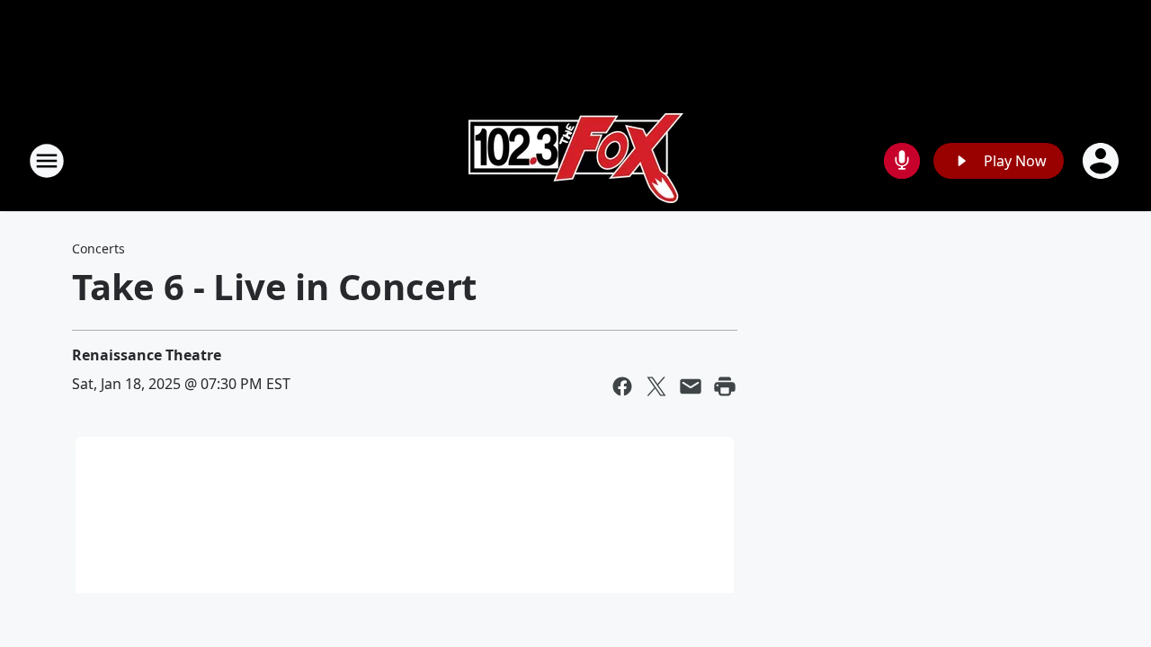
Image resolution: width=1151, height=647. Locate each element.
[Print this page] (724, 386)
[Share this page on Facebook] (622, 386)
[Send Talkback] (902, 161)
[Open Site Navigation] (47, 161)
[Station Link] (575, 160)
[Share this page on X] (656, 386)
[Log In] (1102, 161)
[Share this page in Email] (690, 386)
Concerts (98, 248)
